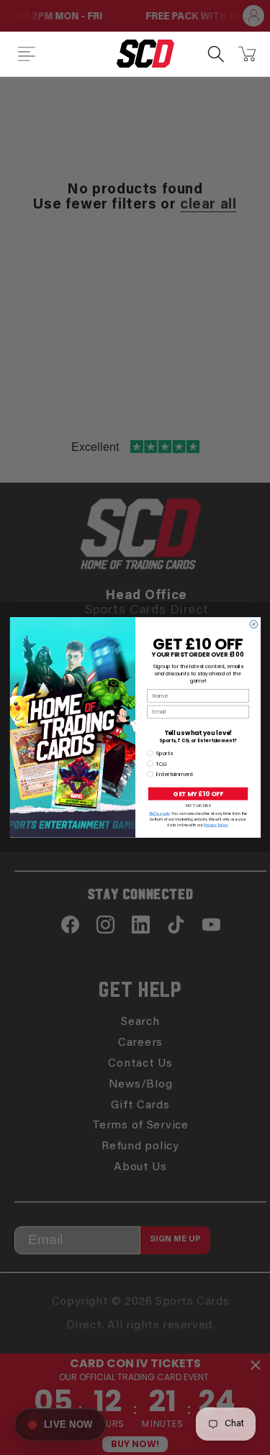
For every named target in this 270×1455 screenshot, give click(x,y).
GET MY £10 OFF (197, 793)
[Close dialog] (253, 625)
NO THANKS (197, 805)
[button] (27, 54)
